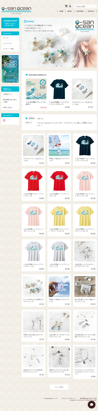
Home (61, 11)
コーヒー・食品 (8, 49)
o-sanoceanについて (50, 398)
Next (92, 40)
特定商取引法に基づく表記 (10, 101)
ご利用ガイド (7, 94)
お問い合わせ (7, 107)
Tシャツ (5, 38)
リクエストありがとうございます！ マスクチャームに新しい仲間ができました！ (64, 124)
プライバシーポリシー (69, 398)
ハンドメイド (7, 43)
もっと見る (59, 387)
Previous (26, 40)
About (69, 11)
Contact (91, 11)
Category (80, 11)
